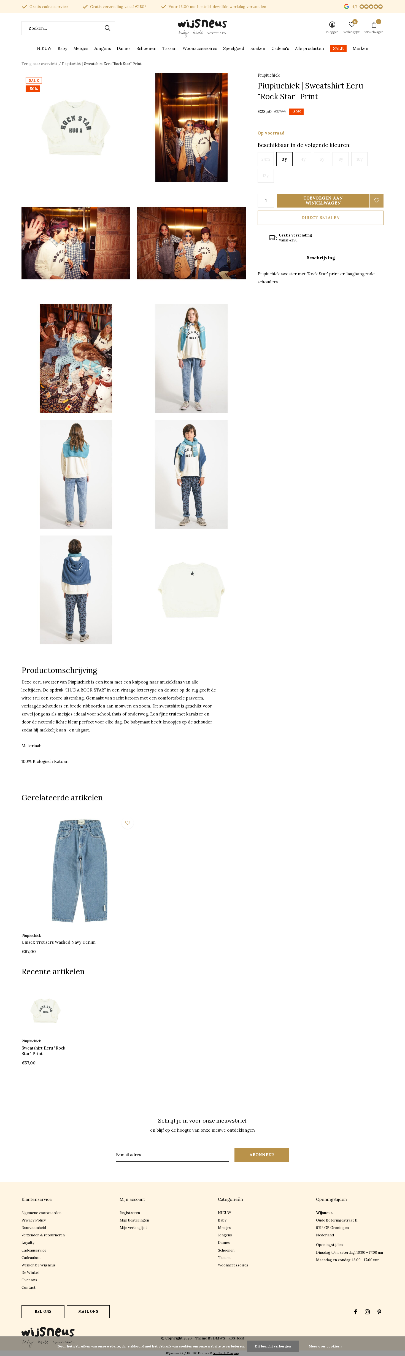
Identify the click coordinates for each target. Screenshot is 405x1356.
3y (284, 159)
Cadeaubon (30, 1257)
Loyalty (27, 1242)
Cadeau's (280, 48)
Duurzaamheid (33, 1227)
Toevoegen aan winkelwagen (323, 200)
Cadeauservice (33, 1250)
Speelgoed (233, 48)
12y (266, 175)
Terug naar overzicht (39, 63)
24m (265, 159)
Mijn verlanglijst (133, 1227)
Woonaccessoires (200, 48)
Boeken (257, 48)
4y (303, 159)
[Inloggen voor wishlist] (377, 201)
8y (341, 159)
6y (322, 159)
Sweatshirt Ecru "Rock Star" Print (43, 1050)
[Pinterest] (379, 1312)
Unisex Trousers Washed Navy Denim (58, 942)
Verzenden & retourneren (43, 1235)
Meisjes (80, 48)
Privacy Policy (33, 1220)
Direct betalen (320, 217)
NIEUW (44, 48)
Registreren (130, 1212)
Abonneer (261, 1154)
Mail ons (88, 1311)
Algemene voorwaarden (41, 1212)
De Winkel (30, 1272)
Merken (360, 48)
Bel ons (43, 1311)
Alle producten (309, 48)
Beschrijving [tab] (320, 257)
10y (360, 159)
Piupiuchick (269, 75)
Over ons (29, 1280)
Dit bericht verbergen (273, 1346)
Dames (123, 48)
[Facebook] (355, 1312)
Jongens (102, 48)
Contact (28, 1287)
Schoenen (146, 48)
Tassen (170, 48)
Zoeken (107, 28)
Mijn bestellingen (134, 1220)
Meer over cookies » (325, 1346)
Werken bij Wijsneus (38, 1265)
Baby (62, 48)
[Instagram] (367, 1312)
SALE (338, 48)
